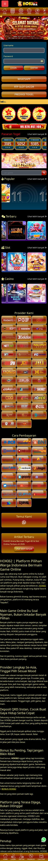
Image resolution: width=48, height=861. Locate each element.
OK (24, 447)
